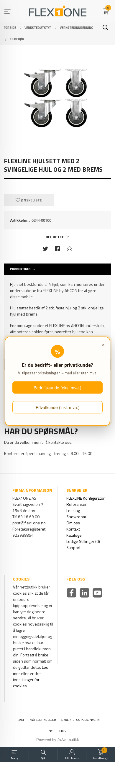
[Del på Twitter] (45, 250)
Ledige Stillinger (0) (83, 541)
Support (73, 547)
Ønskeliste (31, 200)
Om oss (73, 523)
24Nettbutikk (68, 739)
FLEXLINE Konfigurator (85, 498)
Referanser (76, 504)
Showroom (76, 516)
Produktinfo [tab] (20, 269)
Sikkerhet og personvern (80, 719)
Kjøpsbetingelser (42, 719)
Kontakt (73, 529)
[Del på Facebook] (57, 250)
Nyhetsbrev (57, 730)
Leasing (73, 510)
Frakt (20, 719)
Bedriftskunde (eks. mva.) (57, 387)
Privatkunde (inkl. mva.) (58, 407)
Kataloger (74, 535)
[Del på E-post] (69, 250)
